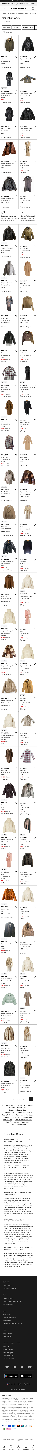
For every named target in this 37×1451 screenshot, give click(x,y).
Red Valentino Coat (24, 1117)
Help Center (7, 1333)
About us (6, 1346)
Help (5, 1330)
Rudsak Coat (7, 1120)
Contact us (7, 1336)
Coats (34, 14)
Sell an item (7, 1320)
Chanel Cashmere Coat (17, 1110)
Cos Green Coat (9, 1112)
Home (4, 14)
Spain (31, 1439)
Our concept (7, 1285)
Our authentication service (12, 1301)
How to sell (7, 1314)
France (4, 1439)
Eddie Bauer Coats (25, 1112)
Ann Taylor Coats (8, 1105)
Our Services (8, 1282)
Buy (4, 1295)
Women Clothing (24, 14)
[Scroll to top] (31, 1099)
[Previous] (13, 1099)
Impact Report (8, 1353)
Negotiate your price (8, 216)
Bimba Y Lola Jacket (25, 1105)
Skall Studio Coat (12, 1122)
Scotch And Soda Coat (23, 1120)
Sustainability (8, 1349)
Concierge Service (9, 1288)
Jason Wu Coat (9, 1117)
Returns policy (8, 1304)
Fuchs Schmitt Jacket (10, 1115)
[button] (33, 8)
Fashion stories (8, 1359)
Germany (26, 1439)
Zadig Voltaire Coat (18, 1124)
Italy (18, 1440)
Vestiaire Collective (11, 1343)
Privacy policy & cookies (18, 1389)
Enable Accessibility (18, 1)
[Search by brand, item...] (4, 8)
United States (20, 1439)
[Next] (23, 1099)
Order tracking (8, 1298)
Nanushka (11, 14)
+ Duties (26, 170)
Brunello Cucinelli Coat (17, 1107)
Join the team (8, 1356)
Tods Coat (25, 1122)
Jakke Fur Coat (27, 1115)
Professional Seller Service (12, 1323)
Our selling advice (9, 1317)
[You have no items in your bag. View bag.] (33, 8)
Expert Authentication (28, 216)
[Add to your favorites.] (16, 57)
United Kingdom (11, 1439)
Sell (5, 1311)
